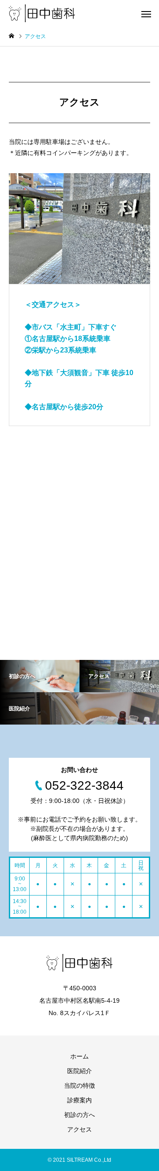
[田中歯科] (42, 13)
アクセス (79, 1129)
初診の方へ (79, 1114)
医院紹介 (79, 1070)
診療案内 (79, 1100)
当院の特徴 (79, 1085)
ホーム (79, 1056)
